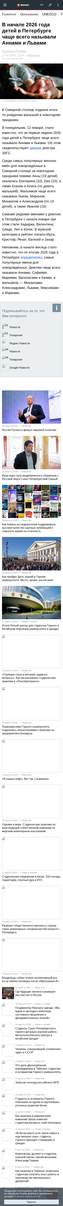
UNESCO (49, 14)
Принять (31, 1202)
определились (32, 257)
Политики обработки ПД (27, 1196)
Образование (29, 14)
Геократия (9, 14)
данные (35, 148)
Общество (33, 55)
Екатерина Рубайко (14, 51)
